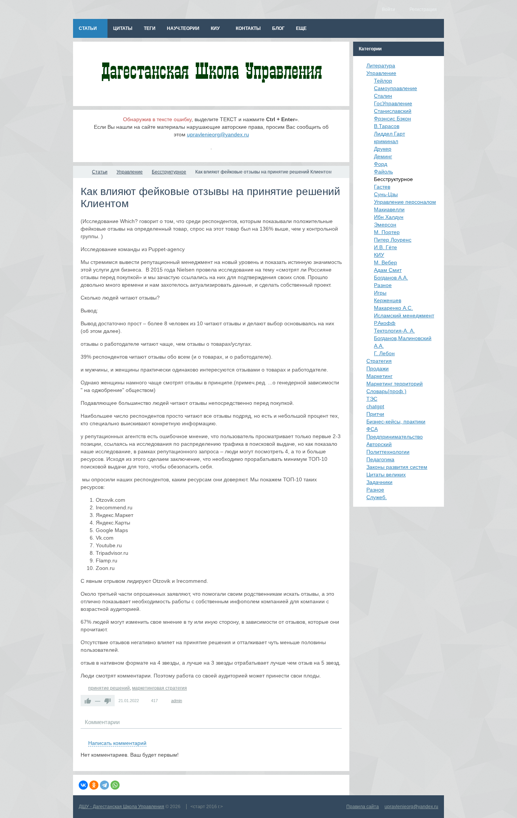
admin (176, 700)
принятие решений (109, 688)
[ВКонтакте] (83, 785)
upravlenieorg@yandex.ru (218, 134)
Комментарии (102, 722)
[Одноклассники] (93, 785)
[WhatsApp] (115, 785)
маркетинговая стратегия (159, 688)
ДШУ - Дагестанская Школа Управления (121, 806)
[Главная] (80, 172)
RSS (339, 734)
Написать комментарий (117, 743)
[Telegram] (104, 785)
